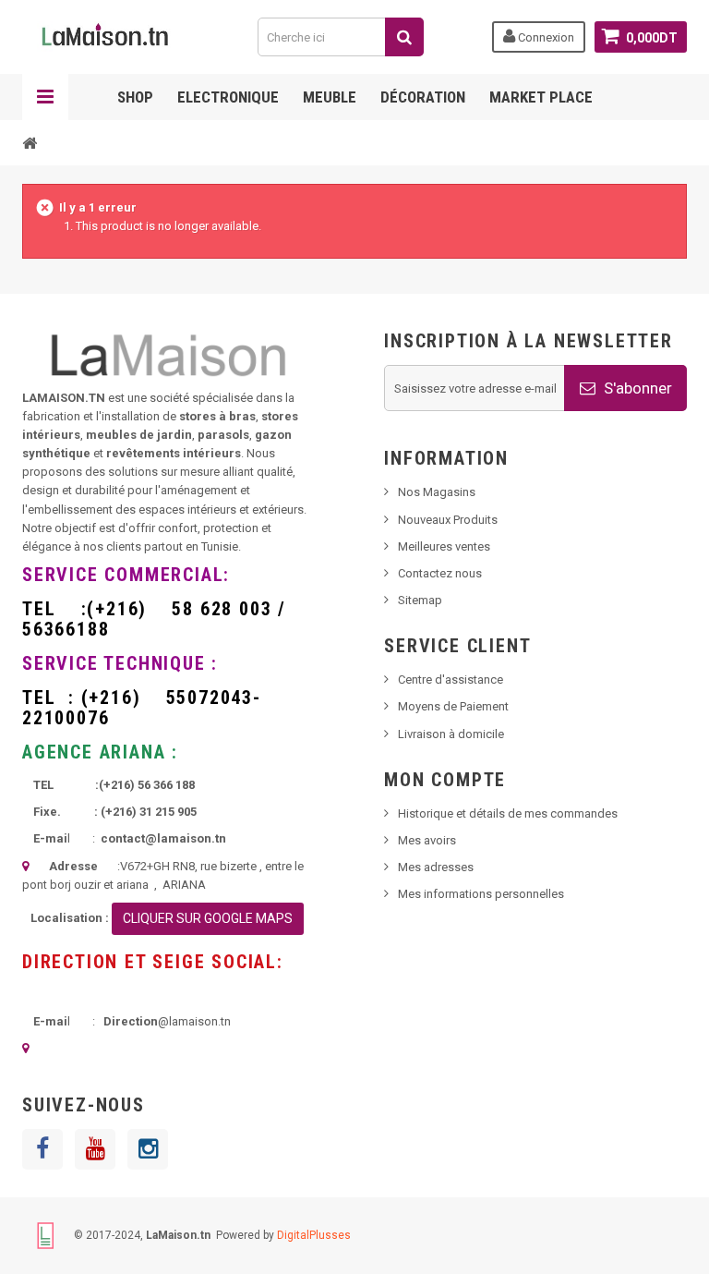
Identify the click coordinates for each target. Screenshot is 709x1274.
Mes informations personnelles (481, 894)
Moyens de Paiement (453, 706)
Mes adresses (436, 867)
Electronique (228, 97)
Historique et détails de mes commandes (508, 813)
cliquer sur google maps (208, 918)
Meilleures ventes (444, 546)
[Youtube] (95, 1149)
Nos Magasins (436, 492)
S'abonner (636, 388)
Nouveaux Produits (448, 520)
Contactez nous (440, 573)
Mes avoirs (427, 840)
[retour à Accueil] (29, 142)
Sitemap (420, 600)
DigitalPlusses (314, 1235)
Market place (541, 97)
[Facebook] (42, 1149)
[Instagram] (147, 1149)
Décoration (422, 97)
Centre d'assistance (450, 679)
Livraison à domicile (451, 734)
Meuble (329, 97)
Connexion (544, 37)
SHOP (135, 97)
